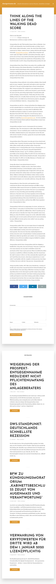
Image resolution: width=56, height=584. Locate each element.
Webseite (36, 322)
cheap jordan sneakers (22, 52)
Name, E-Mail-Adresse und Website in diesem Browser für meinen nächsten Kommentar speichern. (26, 330)
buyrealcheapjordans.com (28, 117)
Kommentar (13, 305)
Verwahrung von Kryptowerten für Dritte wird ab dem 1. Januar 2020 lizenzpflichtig (28, 543)
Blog (29, 3)
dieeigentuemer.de (9, 3)
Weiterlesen (15, 410)
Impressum (40, 3)
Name (11, 322)
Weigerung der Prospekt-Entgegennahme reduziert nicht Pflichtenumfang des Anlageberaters (27, 376)
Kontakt (34, 3)
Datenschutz (48, 3)
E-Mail (23, 322)
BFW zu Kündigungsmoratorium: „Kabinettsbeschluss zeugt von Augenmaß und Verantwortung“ (27, 485)
